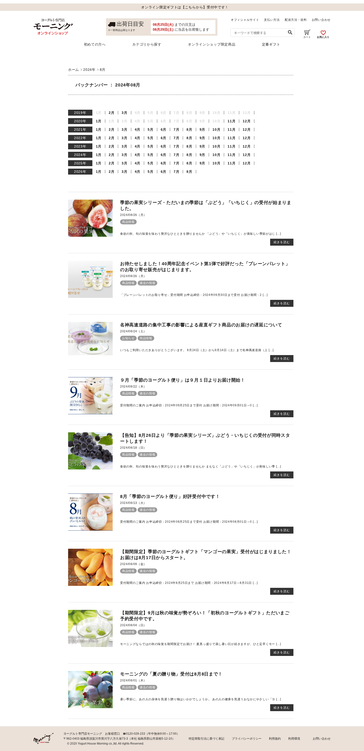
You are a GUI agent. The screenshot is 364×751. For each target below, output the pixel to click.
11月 (231, 121)
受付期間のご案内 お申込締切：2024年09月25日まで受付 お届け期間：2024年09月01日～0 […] (189, 405)
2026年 (80, 172)
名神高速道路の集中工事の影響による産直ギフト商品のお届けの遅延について (201, 324)
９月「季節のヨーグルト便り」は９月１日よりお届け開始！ (182, 380)
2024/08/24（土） (133, 331)
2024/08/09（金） (133, 564)
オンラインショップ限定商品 (211, 44)
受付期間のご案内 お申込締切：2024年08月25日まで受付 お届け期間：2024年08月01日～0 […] (189, 521)
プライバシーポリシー (246, 738)
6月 (163, 129)
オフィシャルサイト (245, 19)
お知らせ (128, 338)
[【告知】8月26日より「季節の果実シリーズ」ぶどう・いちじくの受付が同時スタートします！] (90, 468)
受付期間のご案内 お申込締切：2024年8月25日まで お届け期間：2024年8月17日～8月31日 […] (189, 583)
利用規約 (275, 738)
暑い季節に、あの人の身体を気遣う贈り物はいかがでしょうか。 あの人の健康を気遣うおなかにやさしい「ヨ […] (200, 699)
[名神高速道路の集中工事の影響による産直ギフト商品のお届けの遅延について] (90, 354)
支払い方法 (272, 19)
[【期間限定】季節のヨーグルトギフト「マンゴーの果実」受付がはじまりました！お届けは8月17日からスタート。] (90, 585)
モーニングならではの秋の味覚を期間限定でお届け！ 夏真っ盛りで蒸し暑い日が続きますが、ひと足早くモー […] (200, 644)
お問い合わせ (321, 19)
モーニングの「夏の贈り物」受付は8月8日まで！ (171, 674)
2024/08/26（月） (133, 215)
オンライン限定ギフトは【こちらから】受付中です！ (185, 7)
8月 (189, 129)
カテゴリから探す (146, 44)
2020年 (80, 121)
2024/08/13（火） (133, 503)
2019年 (80, 113)
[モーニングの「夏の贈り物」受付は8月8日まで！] (90, 707)
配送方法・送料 (296, 19)
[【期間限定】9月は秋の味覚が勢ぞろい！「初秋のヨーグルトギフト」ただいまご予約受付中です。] (90, 646)
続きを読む (282, 242)
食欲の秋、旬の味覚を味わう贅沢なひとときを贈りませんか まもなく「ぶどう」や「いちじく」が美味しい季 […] (200, 466)
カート (307, 37)
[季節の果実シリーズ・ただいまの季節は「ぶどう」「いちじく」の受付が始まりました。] (90, 235)
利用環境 (294, 738)
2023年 (80, 146)
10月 (216, 129)
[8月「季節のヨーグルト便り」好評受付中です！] (90, 529)
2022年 (80, 138)
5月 (150, 129)
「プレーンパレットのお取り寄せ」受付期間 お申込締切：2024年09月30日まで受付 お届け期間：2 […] (194, 295)
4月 (137, 129)
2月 (111, 112)
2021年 (80, 129)
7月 (176, 129)
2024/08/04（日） (133, 625)
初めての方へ (95, 44)
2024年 (80, 155)
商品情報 (128, 222)
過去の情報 (148, 283)
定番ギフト (271, 44)
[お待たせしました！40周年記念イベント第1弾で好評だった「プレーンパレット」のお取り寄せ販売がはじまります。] (90, 297)
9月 (202, 129)
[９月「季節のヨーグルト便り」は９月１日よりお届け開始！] (90, 413)
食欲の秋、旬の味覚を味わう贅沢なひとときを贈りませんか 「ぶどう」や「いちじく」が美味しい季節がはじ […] (200, 233)
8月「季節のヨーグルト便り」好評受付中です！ (170, 496)
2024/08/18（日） (133, 447)
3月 (124, 112)
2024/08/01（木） (133, 680)
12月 (247, 121)
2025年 (80, 163)
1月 (99, 121)
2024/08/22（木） (133, 386)
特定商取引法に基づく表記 (206, 738)
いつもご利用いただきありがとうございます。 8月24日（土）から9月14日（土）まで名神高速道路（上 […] (197, 350)
